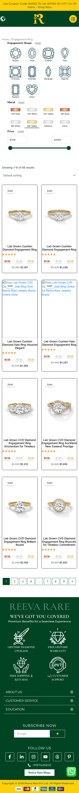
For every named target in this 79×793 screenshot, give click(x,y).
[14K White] (19, 261)
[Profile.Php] (9, 756)
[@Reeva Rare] (57, 756)
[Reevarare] (21, 756)
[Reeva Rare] (33, 756)
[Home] (39, 19)
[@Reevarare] (45, 756)
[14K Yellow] (31, 261)
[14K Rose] (7, 261)
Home (5, 39)
